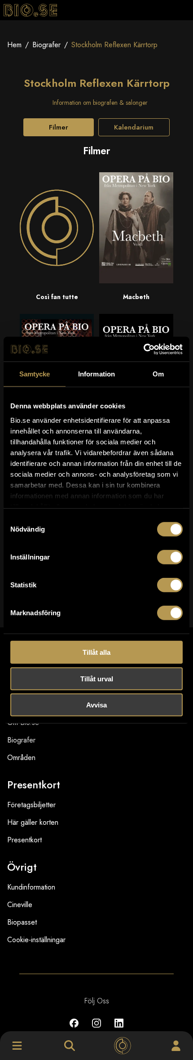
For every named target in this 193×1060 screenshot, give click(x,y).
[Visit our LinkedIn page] (118, 1029)
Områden (21, 757)
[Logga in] (176, 1046)
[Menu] (17, 1046)
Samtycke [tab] (34, 374)
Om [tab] (158, 374)
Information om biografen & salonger (100, 102)
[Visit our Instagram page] (96, 1029)
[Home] (122, 1045)
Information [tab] (96, 374)
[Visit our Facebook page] (74, 1029)
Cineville (19, 904)
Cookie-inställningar (36, 940)
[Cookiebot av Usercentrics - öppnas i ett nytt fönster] (143, 349)
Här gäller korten (32, 822)
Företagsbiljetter (31, 805)
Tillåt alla (96, 652)
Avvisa (96, 705)
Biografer (46, 45)
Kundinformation (31, 887)
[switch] (170, 557)
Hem (14, 45)
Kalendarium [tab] (134, 127)
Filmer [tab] (58, 127)
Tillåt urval (96, 678)
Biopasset (22, 922)
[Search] (69, 1046)
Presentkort (24, 840)
